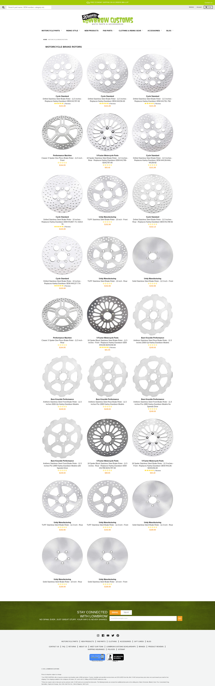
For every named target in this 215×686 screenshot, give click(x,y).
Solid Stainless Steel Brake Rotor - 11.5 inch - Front (152, 281)
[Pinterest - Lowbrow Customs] (117, 635)
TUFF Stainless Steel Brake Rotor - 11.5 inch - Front (107, 525)
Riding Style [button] (72, 31)
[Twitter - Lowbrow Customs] (113, 635)
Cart (209, 7)
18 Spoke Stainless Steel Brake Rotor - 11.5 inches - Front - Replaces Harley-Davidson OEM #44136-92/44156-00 (152, 465)
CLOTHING (113, 641)
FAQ (63, 646)
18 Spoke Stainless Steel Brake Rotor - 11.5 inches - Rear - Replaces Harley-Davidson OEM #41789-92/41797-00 (107, 160)
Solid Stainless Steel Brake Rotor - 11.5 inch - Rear (152, 525)
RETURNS (72, 646)
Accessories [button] (154, 31)
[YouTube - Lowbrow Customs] (108, 635)
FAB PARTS (101, 641)
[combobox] (28, 7)
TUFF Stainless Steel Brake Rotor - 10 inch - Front (107, 219)
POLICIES (111, 649)
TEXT (126, 612)
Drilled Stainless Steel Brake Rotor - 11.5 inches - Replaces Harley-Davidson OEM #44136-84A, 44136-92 (152, 160)
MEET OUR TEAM (96, 646)
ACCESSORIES (125, 641)
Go (179, 618)
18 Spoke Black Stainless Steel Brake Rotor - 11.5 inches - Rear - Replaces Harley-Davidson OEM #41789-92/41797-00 (107, 465)
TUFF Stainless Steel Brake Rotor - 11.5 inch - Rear (62, 525)
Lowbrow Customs (52, 669)
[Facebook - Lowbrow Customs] (103, 635)
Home (45, 39)
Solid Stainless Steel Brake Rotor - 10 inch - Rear (62, 582)
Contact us (208, 2)
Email (115, 612)
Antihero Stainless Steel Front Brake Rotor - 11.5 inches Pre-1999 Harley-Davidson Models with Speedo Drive (62, 465)
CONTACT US (54, 646)
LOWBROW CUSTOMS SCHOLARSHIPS (121, 646)
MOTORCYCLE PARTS (69, 641)
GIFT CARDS (139, 641)
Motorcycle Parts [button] (51, 31)
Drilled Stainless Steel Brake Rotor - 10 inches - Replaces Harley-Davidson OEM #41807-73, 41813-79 (62, 222)
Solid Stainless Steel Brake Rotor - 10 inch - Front (107, 582)
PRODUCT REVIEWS (155, 646)
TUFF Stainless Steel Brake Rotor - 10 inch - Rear (107, 281)
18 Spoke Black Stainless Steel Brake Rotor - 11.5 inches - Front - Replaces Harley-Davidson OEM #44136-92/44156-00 (107, 342)
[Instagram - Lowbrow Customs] (98, 635)
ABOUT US (83, 646)
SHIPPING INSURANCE (96, 649)
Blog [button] (169, 31)
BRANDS (142, 646)
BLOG (149, 641)
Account (199, 7)
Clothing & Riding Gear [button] (130, 31)
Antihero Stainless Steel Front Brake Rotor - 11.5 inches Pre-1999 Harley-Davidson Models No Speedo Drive (152, 404)
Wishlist (191, 7)
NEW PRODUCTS (87, 641)
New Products (91, 31)
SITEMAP (121, 649)
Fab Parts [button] (108, 31)
